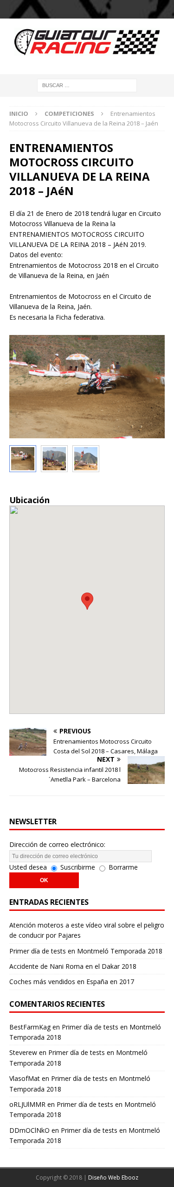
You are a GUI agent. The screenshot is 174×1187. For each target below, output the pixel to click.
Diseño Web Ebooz (113, 1177)
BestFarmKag (30, 1027)
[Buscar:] (87, 84)
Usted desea (28, 867)
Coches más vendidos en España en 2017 (71, 981)
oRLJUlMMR (27, 1104)
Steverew (23, 1052)
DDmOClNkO (29, 1130)
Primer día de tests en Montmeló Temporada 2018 (85, 951)
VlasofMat (24, 1078)
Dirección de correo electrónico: (57, 844)
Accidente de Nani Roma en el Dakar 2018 (72, 966)
